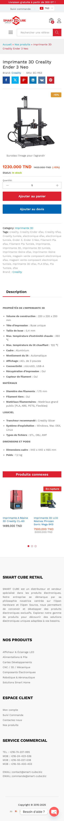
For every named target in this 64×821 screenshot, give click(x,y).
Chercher (57, 32)
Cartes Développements (17, 662)
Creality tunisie (12, 236)
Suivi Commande (13, 715)
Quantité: (7, 180)
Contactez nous (12, 720)
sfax (15, 268)
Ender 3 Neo (31, 240)
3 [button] (35, 546)
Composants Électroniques (19, 672)
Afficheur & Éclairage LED (18, 652)
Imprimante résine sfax (17, 251)
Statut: (7, 172)
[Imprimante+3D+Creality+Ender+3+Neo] (15, 80)
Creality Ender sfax (31, 231)
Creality (16, 72)
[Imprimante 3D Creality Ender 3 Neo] (6, 80)
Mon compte (10, 709)
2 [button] (32, 546)
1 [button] (28, 546)
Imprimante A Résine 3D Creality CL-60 (15, 519)
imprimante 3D (12, 248)
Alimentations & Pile (15, 657)
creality (13, 231)
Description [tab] (16, 291)
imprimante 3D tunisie (36, 248)
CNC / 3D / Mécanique (16, 667)
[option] (16, 509)
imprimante (43, 243)
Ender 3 (17, 240)
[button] (16, 512)
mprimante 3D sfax (24, 263)
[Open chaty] (54, 812)
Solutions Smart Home (16, 682)
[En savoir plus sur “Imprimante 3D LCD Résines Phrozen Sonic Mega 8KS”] (47, 512)
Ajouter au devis (32, 209)
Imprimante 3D (24, 228)
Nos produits (22, 44)
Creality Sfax (53, 231)
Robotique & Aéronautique (19, 677)
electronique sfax (33, 236)
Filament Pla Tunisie (21, 243)
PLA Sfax (43, 263)
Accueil (7, 44)
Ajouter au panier (32, 196)
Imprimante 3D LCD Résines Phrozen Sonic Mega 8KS (46, 521)
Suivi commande (20, 8)
